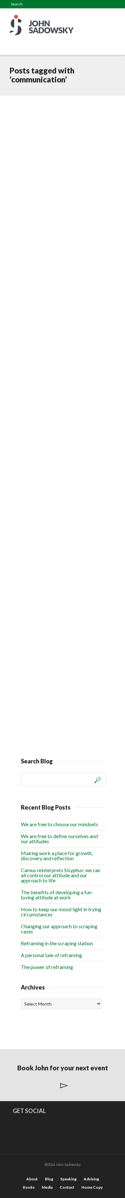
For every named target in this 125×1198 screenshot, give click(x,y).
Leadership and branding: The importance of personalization (50, 448)
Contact (67, 1187)
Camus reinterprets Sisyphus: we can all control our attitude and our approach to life (60, 875)
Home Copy (92, 1187)
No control (43, 648)
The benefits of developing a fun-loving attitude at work (57, 894)
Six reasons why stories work (60, 340)
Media (47, 1187)
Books (29, 1187)
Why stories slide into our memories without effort (59, 121)
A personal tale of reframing (51, 955)
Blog (49, 1179)
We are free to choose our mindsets (59, 824)
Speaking (68, 1179)
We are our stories (54, 553)
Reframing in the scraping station (57, 943)
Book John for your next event (62, 1068)
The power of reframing (47, 967)
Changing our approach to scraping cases (59, 928)
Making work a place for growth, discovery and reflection (57, 855)
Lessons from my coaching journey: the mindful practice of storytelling (58, 239)
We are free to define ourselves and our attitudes (59, 838)
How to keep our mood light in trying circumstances (61, 911)
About (32, 1179)
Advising (91, 1179)
